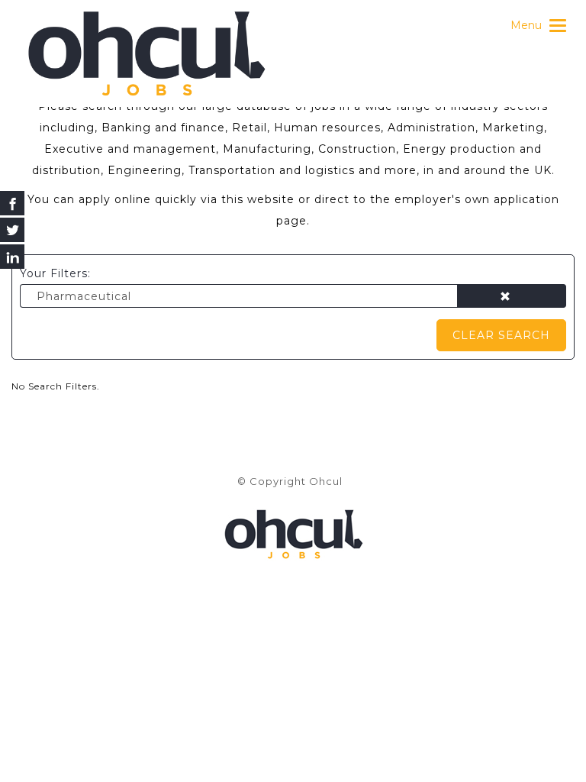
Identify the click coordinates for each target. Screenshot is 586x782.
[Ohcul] (146, 53)
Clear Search (501, 335)
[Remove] (511, 297)
